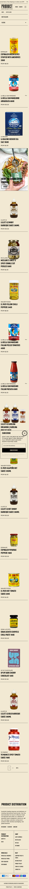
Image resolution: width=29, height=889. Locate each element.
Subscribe (14, 450)
